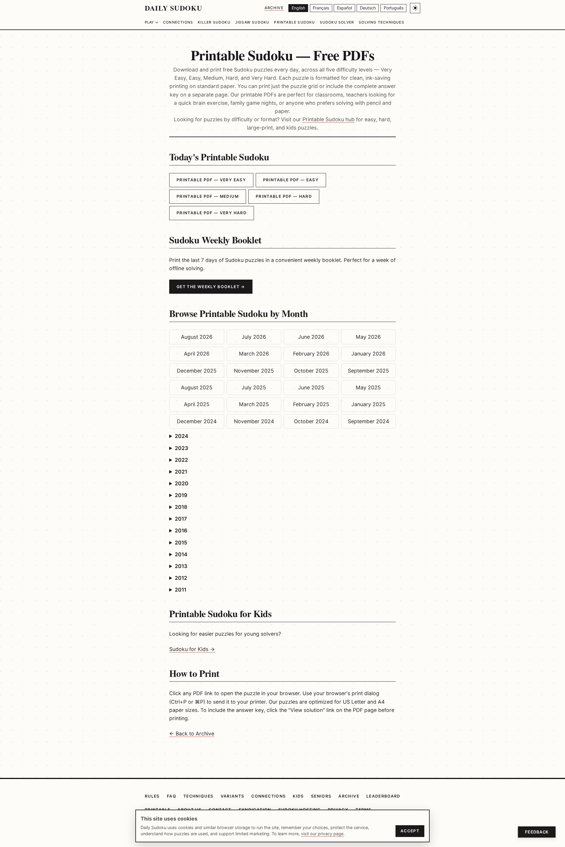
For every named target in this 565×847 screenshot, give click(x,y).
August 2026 (196, 337)
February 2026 (311, 354)
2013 (181, 566)
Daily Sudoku (173, 8)
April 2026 (197, 354)
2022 (181, 460)
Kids (298, 796)
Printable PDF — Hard (284, 196)
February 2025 (311, 404)
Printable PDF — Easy (291, 179)
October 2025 (311, 371)
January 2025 (368, 404)
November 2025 (254, 371)
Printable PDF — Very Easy (211, 179)
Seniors (321, 796)
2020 (181, 483)
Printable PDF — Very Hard (212, 212)
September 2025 (368, 371)
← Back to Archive (191, 733)
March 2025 (254, 404)
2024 (181, 436)
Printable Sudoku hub (329, 119)
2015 (181, 542)
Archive (274, 8)
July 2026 (254, 337)
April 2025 (197, 404)
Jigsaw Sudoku (252, 22)
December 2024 (197, 421)
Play (149, 22)
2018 (181, 507)
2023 (181, 448)
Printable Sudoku (294, 22)
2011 (180, 590)
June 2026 (311, 337)
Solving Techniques (381, 22)
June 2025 (311, 387)
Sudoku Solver (337, 22)
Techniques (198, 796)
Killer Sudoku (214, 22)
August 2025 (196, 387)
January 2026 (368, 354)
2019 (181, 495)
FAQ (171, 796)
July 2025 (254, 387)
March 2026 (254, 354)
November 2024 (254, 421)
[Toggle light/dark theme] (415, 8)
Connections (178, 22)
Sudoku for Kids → (192, 649)
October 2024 (311, 421)
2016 (181, 530)
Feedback (537, 831)
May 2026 (368, 337)
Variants (233, 796)
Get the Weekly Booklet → (211, 286)
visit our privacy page (322, 833)
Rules (152, 796)
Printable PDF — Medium (208, 196)
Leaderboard (383, 796)
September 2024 (368, 421)
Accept (410, 830)
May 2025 (368, 387)
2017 (181, 519)
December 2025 (197, 371)
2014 (181, 554)
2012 (181, 578)
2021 (181, 472)
